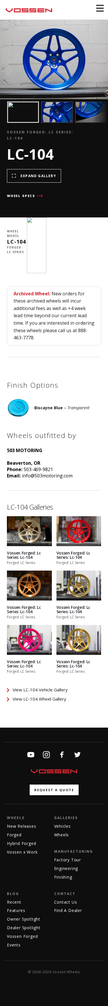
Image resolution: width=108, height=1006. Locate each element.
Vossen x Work (22, 852)
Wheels (15, 817)
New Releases (21, 826)
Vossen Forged (22, 936)
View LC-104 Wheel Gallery (39, 699)
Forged (14, 834)
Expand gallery (38, 175)
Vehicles (62, 826)
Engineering (66, 868)
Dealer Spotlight (24, 927)
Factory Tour (67, 859)
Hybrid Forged (21, 843)
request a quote (54, 790)
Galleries (66, 817)
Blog (13, 893)
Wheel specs (21, 196)
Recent (14, 902)
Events (14, 945)
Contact (64, 893)
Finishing (63, 877)
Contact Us (65, 902)
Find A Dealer (68, 910)
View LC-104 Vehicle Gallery (40, 690)
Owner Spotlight (23, 919)
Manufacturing (73, 851)
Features (16, 910)
